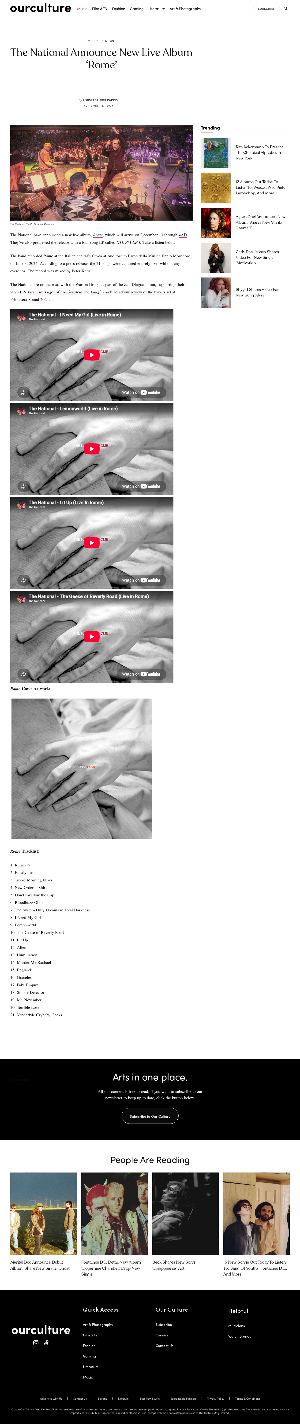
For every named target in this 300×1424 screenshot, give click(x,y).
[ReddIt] (115, 87)
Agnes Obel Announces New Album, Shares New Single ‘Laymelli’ (260, 222)
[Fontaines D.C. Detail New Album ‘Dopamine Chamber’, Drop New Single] (114, 1213)
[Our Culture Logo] (40, 7)
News (109, 41)
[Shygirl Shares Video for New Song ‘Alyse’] (216, 292)
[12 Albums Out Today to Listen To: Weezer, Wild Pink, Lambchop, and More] (216, 188)
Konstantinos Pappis (100, 100)
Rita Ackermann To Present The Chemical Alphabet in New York (259, 152)
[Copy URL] (126, 87)
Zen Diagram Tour (139, 284)
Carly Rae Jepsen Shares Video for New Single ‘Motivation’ (257, 257)
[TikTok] (46, 1342)
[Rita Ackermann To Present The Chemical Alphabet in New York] (216, 153)
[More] (137, 87)
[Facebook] (93, 87)
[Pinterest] (104, 87)
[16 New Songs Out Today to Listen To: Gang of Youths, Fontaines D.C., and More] (256, 1213)
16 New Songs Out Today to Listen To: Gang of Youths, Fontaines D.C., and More (255, 1268)
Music (93, 41)
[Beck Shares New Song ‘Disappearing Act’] (185, 1213)
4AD (183, 234)
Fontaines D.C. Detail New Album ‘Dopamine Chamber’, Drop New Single (111, 1268)
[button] (285, 8)
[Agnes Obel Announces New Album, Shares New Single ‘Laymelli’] (216, 223)
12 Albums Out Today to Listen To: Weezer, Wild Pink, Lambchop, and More (260, 187)
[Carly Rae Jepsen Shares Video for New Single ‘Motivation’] (216, 258)
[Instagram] (35, 1342)
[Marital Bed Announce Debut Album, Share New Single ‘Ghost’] (43, 1213)
